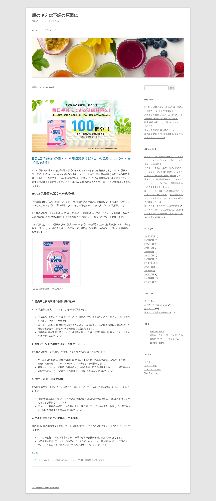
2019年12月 (149, 263)
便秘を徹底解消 (157, 331)
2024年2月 (149, 251)
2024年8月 (149, 248)
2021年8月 (149, 255)
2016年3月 (149, 282)
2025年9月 (149, 240)
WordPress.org (151, 373)
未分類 (147, 301)
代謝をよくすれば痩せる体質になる (166, 335)
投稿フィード (150, 365)
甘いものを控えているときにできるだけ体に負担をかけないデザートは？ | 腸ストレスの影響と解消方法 (163, 214)
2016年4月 (149, 278)
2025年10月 (149, 236)
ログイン (148, 362)
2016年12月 (149, 270)
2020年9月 (149, 259)
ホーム (35, 30)
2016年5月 (149, 274)
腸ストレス (149, 308)
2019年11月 (149, 267)
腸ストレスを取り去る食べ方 (57, 460)
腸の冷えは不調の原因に (55, 15)
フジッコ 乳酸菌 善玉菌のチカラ (159, 130)
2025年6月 (149, 244)
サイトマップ (50, 30)
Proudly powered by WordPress (45, 488)
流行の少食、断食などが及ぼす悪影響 (161, 206)
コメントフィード (152, 369)
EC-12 (35, 452)
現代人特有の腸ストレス (155, 305)
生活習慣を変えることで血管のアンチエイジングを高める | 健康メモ (163, 198)
